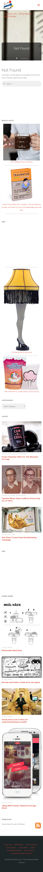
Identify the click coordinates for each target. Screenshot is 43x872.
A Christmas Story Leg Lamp (21, 352)
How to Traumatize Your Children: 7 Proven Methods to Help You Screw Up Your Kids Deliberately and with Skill (21, 207)
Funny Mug (21, 162)
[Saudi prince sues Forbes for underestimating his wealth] (21, 701)
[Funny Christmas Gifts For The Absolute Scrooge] (21, 436)
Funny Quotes (29, 850)
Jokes (33, 848)
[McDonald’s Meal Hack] (21, 623)
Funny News (7, 647)
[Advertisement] (21, 242)
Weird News (21, 495)
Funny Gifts (7, 454)
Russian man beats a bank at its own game (21, 682)
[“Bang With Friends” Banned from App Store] (21, 764)
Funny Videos (11, 848)
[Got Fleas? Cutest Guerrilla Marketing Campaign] (21, 520)
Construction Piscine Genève (21, 853)
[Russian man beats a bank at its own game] (21, 667)
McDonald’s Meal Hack (12, 650)
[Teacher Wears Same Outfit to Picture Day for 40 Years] (21, 479)
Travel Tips (8, 845)
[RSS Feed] (38, 825)
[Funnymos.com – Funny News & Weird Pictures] (7, 5)
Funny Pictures (19, 454)
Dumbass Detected (14, 850)
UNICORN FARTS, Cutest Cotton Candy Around (21, 391)
